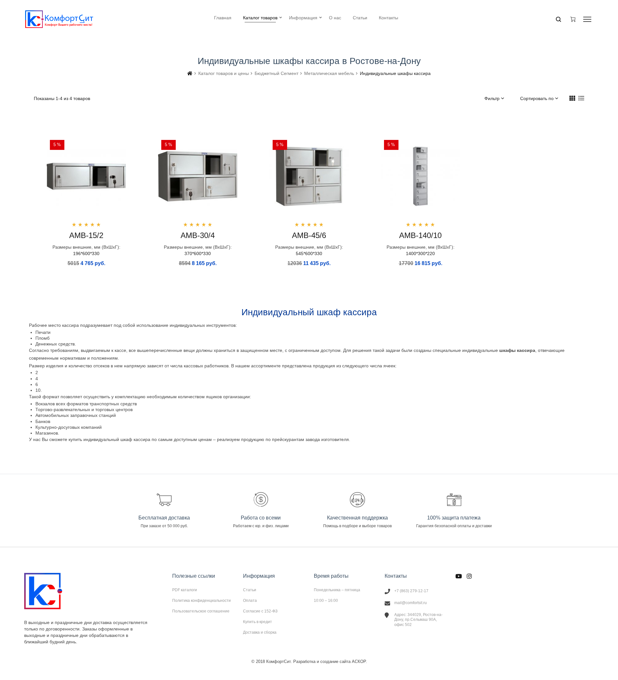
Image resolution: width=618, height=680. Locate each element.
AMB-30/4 (198, 235)
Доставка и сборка (259, 632)
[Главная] (189, 73)
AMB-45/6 (309, 235)
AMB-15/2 (86, 235)
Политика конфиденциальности (201, 600)
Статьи (249, 590)
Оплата (250, 600)
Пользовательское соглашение (200, 611)
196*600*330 (86, 253)
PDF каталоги (184, 590)
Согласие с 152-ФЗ (260, 611)
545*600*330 (309, 253)
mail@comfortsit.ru (410, 603)
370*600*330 (197, 253)
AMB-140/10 (420, 235)
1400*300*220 (420, 253)
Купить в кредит (257, 622)
